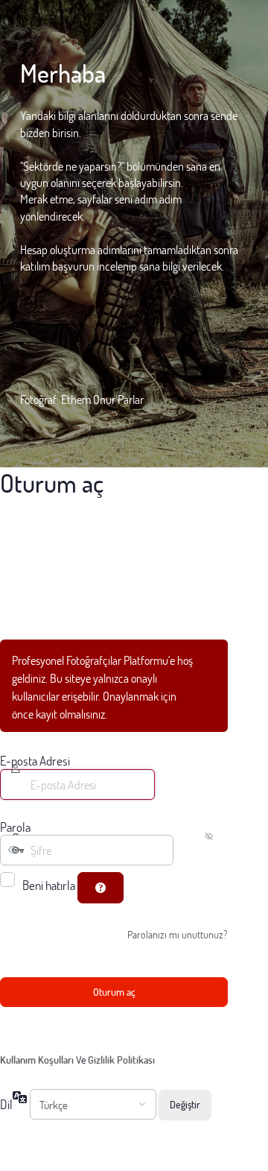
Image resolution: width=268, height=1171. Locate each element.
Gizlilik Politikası (121, 1059)
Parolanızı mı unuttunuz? (177, 934)
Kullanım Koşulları (37, 1059)
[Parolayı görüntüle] (186, 851)
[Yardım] (100, 887)
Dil (6, 1104)
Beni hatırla (48, 885)
